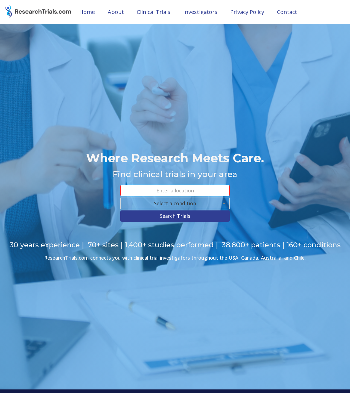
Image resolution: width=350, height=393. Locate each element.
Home (87, 11)
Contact (287, 11)
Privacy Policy (247, 11)
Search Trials (175, 216)
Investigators (200, 11)
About (116, 11)
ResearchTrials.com (66, 257)
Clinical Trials (153, 11)
